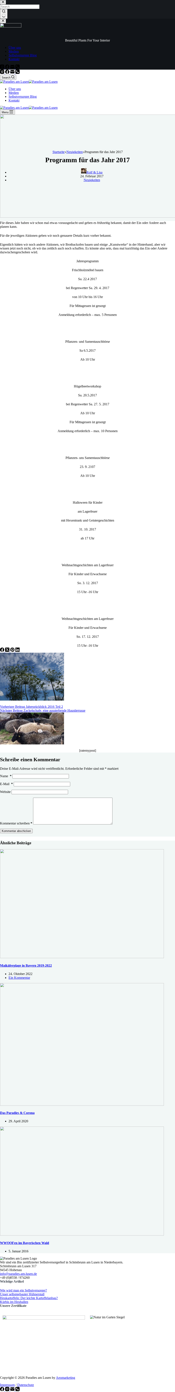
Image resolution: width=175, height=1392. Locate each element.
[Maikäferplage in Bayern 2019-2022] (82, 957)
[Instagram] (2, 73)
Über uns (15, 89)
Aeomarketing (65, 1377)
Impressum (7, 1385)
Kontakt (14, 100)
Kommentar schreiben (16, 823)
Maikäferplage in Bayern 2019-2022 (26, 965)
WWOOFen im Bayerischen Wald (24, 1243)
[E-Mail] (12, 73)
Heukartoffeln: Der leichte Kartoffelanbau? (29, 1298)
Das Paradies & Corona (17, 1113)
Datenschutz (25, 1385)
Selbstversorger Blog (23, 96)
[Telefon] (17, 73)
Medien (14, 93)
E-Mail (6, 784)
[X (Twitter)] (7, 650)
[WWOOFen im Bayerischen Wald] (82, 1234)
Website (5, 792)
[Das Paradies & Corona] (82, 1104)
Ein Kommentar (19, 977)
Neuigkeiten (92, 180)
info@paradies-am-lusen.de (18, 1274)
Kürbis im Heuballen (14, 1302)
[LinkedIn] (17, 650)
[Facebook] (7, 73)
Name (6, 776)
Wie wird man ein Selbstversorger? (23, 1290)
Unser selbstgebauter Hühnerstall (22, 1294)
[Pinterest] (12, 650)
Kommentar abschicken (16, 831)
